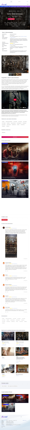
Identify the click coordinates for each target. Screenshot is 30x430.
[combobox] (6, 1)
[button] (27, 56)
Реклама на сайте (10, 420)
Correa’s (3, 374)
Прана (3, 357)
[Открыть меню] (27, 4)
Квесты (2, 6)
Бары (9, 6)
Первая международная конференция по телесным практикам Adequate (20, 358)
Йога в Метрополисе (19, 374)
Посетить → (3, 358)
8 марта (18, 124)
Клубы (18, 6)
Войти (27, 1)
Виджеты (12, 421)
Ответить (25, 258)
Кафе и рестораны (13, 6)
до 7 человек (6, 23)
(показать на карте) (23, 36)
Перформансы (6, 6)
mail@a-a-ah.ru (11, 425)
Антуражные (23, 23)
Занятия (26, 6)
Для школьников (14, 23)
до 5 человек (15, 22)
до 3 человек (3, 124)
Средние (5, 22)
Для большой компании (10, 22)
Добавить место (15, 420)
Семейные (10, 23)
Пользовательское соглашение (10, 422)
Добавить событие (8, 421)
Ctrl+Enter (3, 425)
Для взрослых (14, 124)
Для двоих (25, 321)
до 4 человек (24, 22)
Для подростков (19, 23)
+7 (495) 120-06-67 (12, 37)
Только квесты (23, 124)
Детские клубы (22, 6)
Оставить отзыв (4, 219)
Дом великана (14, 228)
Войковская (3, 132)
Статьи (7, 420)
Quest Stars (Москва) (14, 16)
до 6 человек (20, 22)
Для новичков (9, 124)
